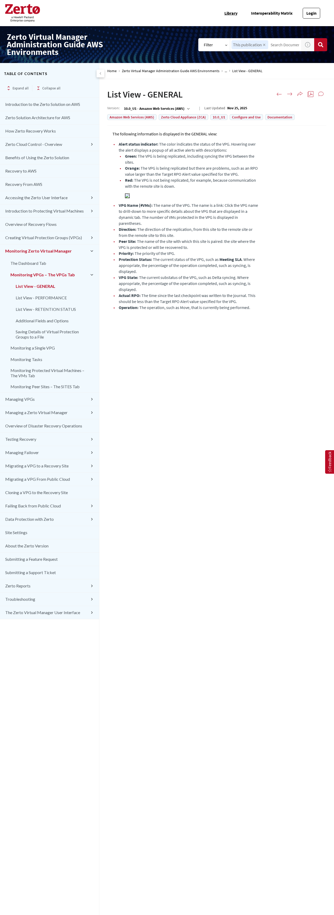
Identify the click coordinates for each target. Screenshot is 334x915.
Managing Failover (22, 452)
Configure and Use (246, 117)
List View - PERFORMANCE (41, 297)
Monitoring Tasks (26, 359)
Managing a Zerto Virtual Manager (36, 412)
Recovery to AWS (21, 170)
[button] (264, 45)
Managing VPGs (20, 399)
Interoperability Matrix (272, 13)
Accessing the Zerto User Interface (36, 197)
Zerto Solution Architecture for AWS (37, 117)
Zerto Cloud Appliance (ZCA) (183, 117)
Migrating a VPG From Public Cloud (37, 479)
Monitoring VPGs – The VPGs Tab (42, 274)
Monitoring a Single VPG (32, 347)
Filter (208, 44)
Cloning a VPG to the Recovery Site (36, 492)
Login (311, 13)
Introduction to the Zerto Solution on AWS (42, 104)
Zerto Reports (18, 585)
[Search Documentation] (320, 44)
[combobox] (156, 108)
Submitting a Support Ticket (30, 572)
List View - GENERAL (35, 286)
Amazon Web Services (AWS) (132, 117)
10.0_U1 (219, 117)
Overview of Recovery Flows (31, 224)
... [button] (226, 71)
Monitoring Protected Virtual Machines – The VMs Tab (47, 373)
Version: (113, 108)
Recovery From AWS (23, 184)
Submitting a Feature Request (31, 559)
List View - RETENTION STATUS (46, 309)
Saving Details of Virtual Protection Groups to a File (47, 334)
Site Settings (16, 532)
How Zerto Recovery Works (30, 130)
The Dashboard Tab (28, 263)
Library (230, 13)
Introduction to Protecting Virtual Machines (44, 210)
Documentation (279, 117)
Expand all (21, 88)
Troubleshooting (20, 599)
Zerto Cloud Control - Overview (33, 144)
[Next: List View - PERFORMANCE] (289, 94)
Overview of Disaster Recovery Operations (43, 425)
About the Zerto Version (27, 545)
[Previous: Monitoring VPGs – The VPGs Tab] (279, 94)
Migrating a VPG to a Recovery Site (37, 465)
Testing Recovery (20, 439)
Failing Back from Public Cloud (33, 505)
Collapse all (51, 88)
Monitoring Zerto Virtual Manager (38, 250)
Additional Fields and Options (42, 320)
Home (112, 71)
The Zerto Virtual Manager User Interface (42, 612)
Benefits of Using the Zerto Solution (37, 157)
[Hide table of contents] (100, 73)
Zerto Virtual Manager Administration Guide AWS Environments (170, 71)
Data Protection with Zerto (29, 519)
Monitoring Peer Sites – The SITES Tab (45, 386)
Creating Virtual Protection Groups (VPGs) (43, 237)
